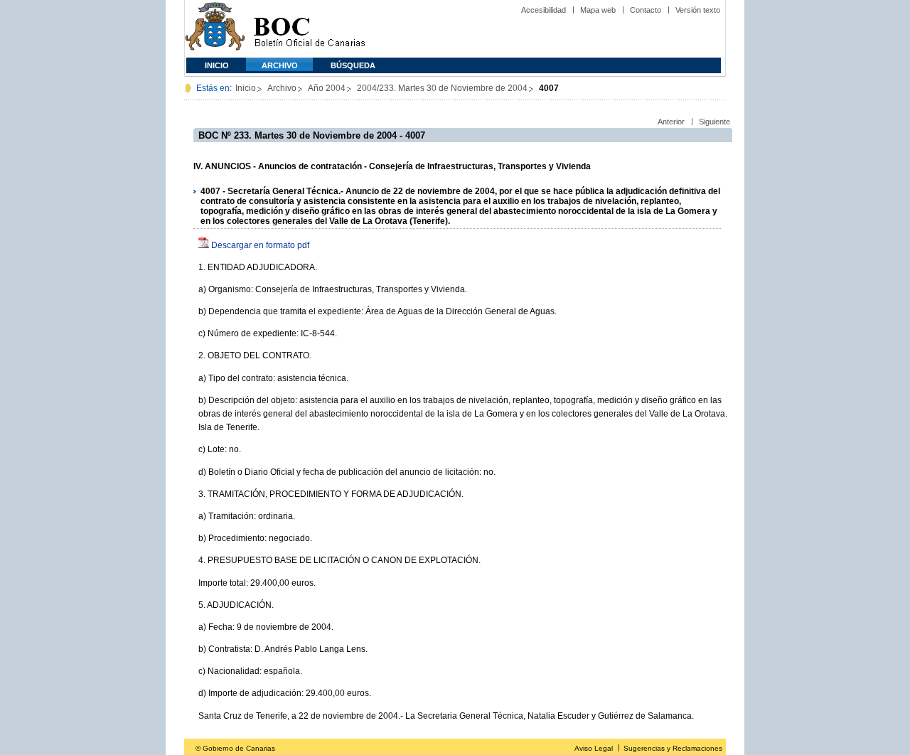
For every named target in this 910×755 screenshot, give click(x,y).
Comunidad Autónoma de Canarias (215, 29)
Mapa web (598, 10)
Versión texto (697, 10)
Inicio (217, 65)
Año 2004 (327, 88)
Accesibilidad (543, 10)
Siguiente (714, 121)
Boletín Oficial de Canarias (309, 29)
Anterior (671, 121)
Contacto (645, 10)
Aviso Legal (593, 748)
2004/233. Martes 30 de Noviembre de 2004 (442, 88)
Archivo (280, 65)
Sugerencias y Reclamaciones (672, 748)
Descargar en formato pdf (260, 245)
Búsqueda (353, 65)
